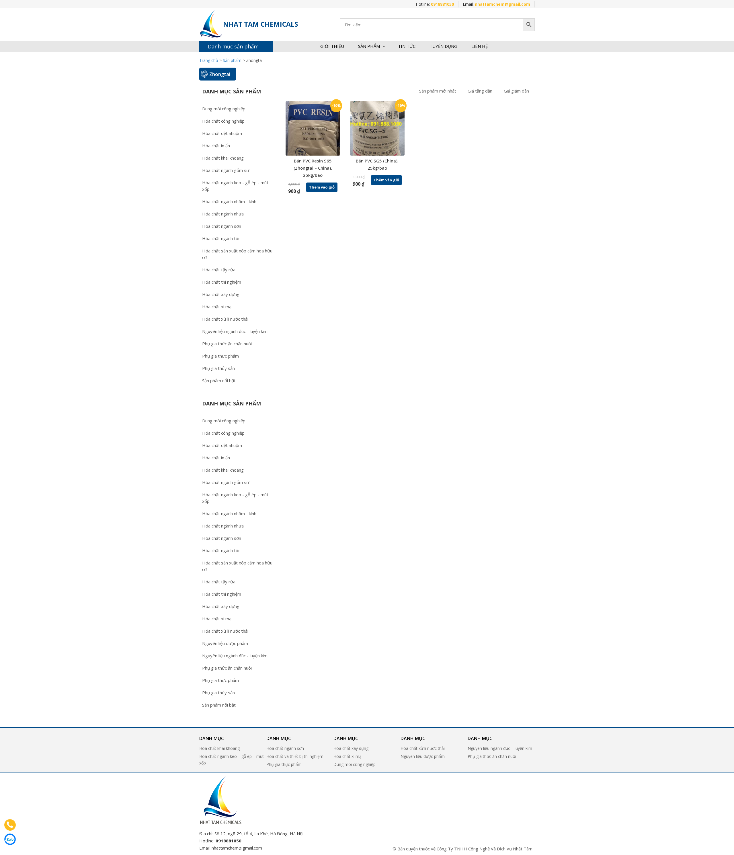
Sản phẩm (369, 46)
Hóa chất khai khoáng (223, 158)
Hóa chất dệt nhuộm (222, 133)
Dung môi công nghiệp (223, 108)
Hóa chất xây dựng (220, 294)
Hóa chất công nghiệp (223, 121)
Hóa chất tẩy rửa (218, 269)
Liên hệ (479, 46)
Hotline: (435, 4)
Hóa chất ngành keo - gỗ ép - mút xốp (235, 186)
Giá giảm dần (516, 91)
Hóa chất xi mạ (216, 306)
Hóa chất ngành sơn (221, 226)
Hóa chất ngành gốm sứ (225, 170)
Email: (496, 4)
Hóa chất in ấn (216, 145)
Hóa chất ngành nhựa (223, 214)
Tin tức (406, 46)
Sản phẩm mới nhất (437, 91)
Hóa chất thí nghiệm (221, 282)
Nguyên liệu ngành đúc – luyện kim (500, 748)
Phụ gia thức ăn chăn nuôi (227, 343)
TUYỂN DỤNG (443, 46)
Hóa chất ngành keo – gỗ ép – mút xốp (231, 760)
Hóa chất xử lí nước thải (225, 319)
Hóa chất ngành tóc (221, 238)
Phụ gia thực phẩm (220, 356)
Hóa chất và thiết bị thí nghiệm (294, 756)
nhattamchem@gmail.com (237, 848)
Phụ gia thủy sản (218, 368)
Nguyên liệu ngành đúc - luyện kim (235, 331)
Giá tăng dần (480, 91)
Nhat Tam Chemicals (260, 24)
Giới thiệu (332, 46)
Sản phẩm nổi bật (219, 380)
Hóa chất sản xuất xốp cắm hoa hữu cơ (237, 254)
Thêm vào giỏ (322, 187)
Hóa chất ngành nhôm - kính (229, 201)
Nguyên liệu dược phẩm (225, 643)
